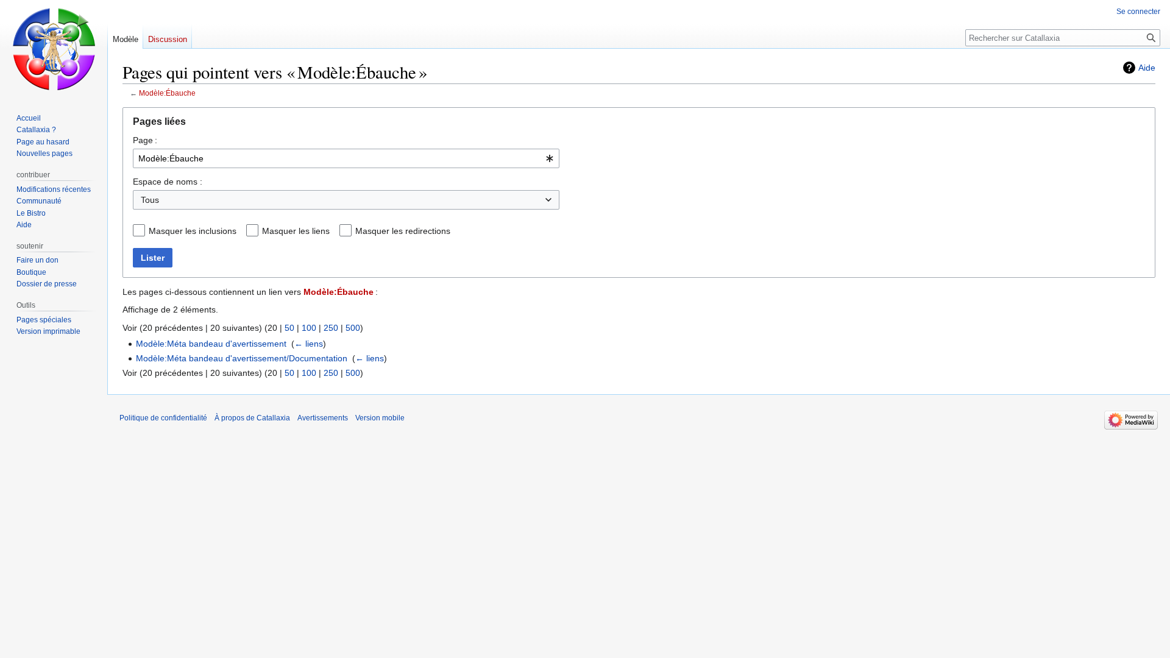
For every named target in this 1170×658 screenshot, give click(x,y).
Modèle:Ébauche (167, 93)
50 (289, 328)
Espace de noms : (167, 181)
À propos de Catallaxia (252, 418)
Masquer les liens (296, 231)
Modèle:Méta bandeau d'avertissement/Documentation (241, 358)
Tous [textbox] (150, 200)
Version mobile (380, 418)
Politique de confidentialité (163, 418)
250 (331, 328)
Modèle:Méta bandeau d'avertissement (211, 343)
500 (353, 328)
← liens (308, 343)
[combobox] (346, 158)
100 (309, 328)
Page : (145, 140)
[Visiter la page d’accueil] (53, 48)
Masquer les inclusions (192, 231)
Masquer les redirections (402, 231)
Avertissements (322, 418)
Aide (1146, 68)
